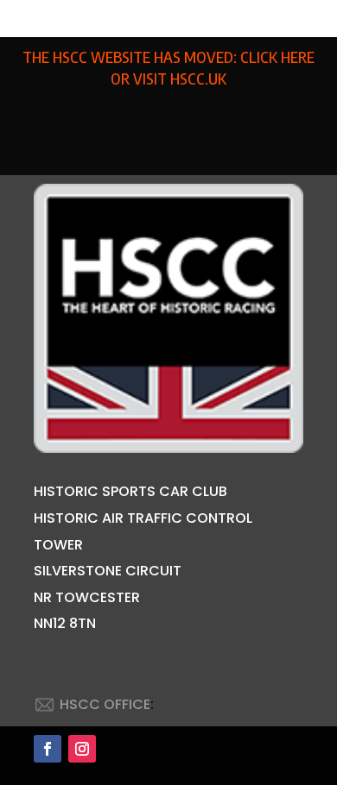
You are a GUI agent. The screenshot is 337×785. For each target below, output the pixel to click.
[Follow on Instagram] (82, 749)
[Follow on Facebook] (47, 749)
